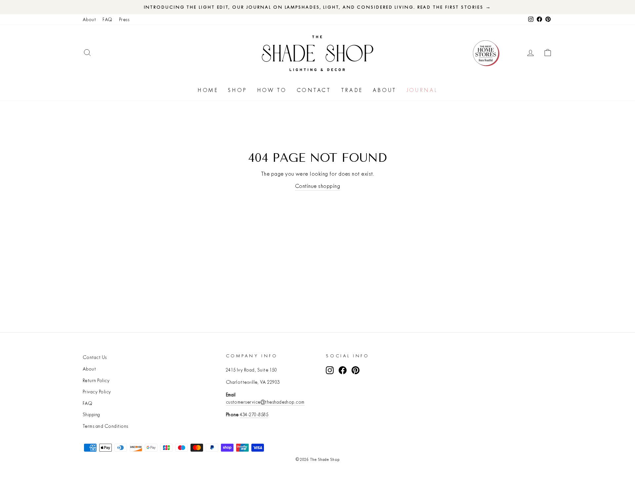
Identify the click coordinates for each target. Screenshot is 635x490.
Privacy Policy (97, 392)
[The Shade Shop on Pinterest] (356, 370)
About (89, 19)
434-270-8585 (254, 415)
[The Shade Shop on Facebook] (343, 370)
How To (272, 90)
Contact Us (95, 357)
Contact (314, 90)
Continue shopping (317, 185)
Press (124, 19)
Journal (422, 90)
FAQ (107, 19)
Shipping (91, 415)
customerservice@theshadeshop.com (265, 402)
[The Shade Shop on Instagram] (330, 370)
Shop (237, 90)
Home (207, 90)
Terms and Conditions (105, 426)
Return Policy (96, 380)
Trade (352, 90)
